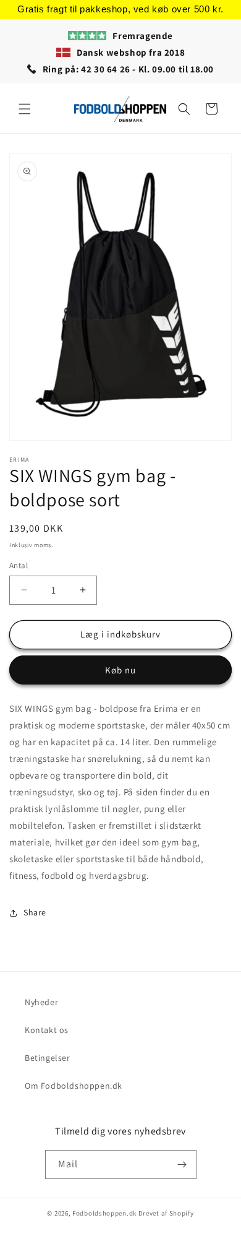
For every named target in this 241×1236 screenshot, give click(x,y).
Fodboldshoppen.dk (104, 1213)
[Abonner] (182, 1164)
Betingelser (47, 1057)
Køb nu (120, 670)
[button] (24, 109)
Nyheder (41, 1002)
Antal (18, 565)
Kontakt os (47, 1029)
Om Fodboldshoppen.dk (73, 1085)
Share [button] (34, 912)
